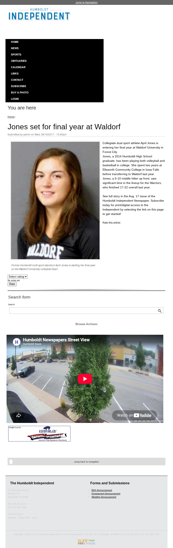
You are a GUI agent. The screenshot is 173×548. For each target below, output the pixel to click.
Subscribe (18, 86)
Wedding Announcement (104, 496)
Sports (16, 54)
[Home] (40, 14)
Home (15, 42)
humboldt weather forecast (114, 29)
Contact (17, 80)
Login (15, 99)
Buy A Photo (19, 92)
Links (15, 73)
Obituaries (19, 61)
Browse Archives (86, 324)
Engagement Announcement (106, 493)
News (15, 48)
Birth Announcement (102, 490)
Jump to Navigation (87, 2)
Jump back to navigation (86, 461)
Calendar (18, 67)
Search (11, 304)
